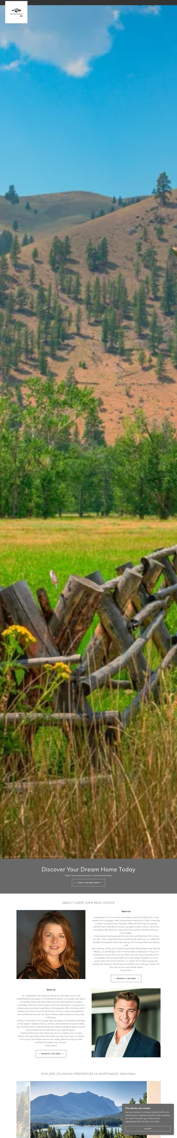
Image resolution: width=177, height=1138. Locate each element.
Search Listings (126, 978)
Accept (148, 1129)
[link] (16, 2)
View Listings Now (88, 883)
